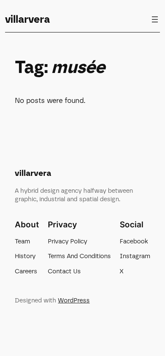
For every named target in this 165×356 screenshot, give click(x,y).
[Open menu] (155, 19)
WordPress (74, 300)
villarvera (27, 19)
